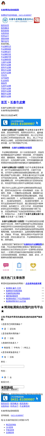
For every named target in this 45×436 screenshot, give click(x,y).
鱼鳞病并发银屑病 (14, 291)
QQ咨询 (9, 427)
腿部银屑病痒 (12, 296)
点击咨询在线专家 (34, 283)
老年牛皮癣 (6, 67)
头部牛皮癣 (6, 86)
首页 (4, 102)
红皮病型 (5, 81)
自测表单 (10, 432)
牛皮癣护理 (6, 57)
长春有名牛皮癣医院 (33, 244)
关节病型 (5, 78)
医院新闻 (5, 31)
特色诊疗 (5, 36)
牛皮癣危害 (6, 60)
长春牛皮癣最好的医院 (22, 148)
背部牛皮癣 (6, 91)
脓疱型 (4, 83)
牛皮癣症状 (6, 54)
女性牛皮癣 (6, 73)
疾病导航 (5, 44)
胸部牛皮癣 (6, 94)
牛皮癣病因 (6, 49)
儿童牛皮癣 (6, 62)
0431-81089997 (17, 415)
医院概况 (5, 28)
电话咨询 (11, 425)
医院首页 (5, 25)
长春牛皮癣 (17, 102)
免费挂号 (5, 15)
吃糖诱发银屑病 (13, 293)
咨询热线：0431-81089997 (20, 15)
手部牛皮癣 (6, 88)
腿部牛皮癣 (6, 96)
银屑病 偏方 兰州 (13, 288)
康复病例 (5, 39)
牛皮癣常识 (6, 46)
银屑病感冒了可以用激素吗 (18, 299)
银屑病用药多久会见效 (16, 301)
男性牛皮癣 (6, 70)
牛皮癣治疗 (6, 52)
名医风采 (5, 33)
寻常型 (4, 75)
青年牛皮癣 (6, 65)
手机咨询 (10, 430)
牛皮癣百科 (25, 406)
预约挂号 (5, 41)
